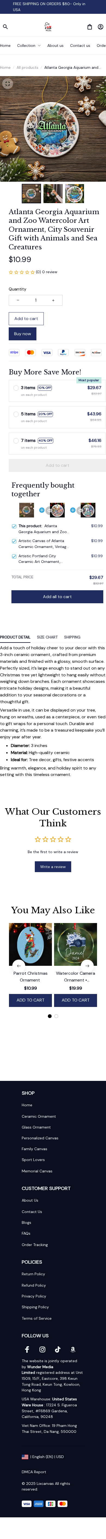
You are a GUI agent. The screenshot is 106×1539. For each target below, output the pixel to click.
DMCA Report (34, 1471)
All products (27, 67)
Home (5, 67)
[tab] (49, 1016)
